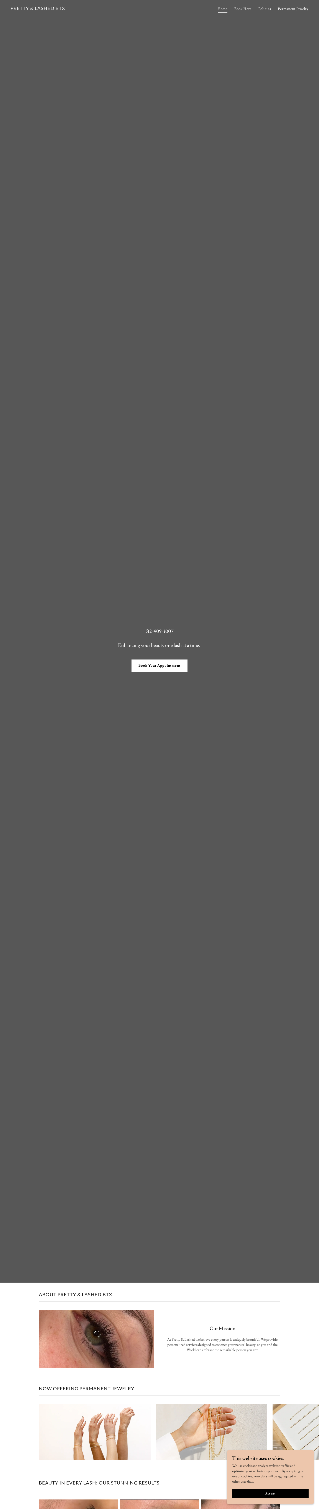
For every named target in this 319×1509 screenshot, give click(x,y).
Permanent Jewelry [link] (293, 9)
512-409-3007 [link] (159, 631)
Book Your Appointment (159, 665)
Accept (270, 1493)
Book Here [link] (243, 9)
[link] (37, 9)
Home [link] (222, 9)
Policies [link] (264, 9)
